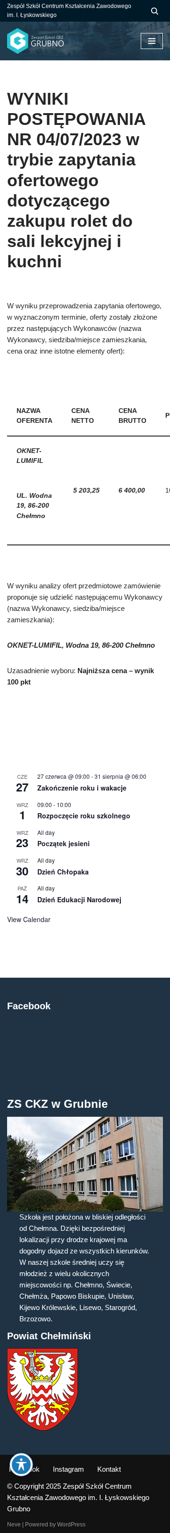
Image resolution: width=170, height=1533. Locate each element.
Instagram (68, 1469)
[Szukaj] (154, 11)
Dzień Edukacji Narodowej (79, 899)
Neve (14, 1524)
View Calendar (29, 919)
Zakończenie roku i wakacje (82, 787)
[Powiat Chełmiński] (42, 1428)
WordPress (71, 1524)
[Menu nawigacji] (152, 41)
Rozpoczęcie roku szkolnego (83, 815)
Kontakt (109, 1469)
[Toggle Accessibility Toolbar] (21, 1464)
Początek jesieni (63, 843)
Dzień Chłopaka (63, 871)
